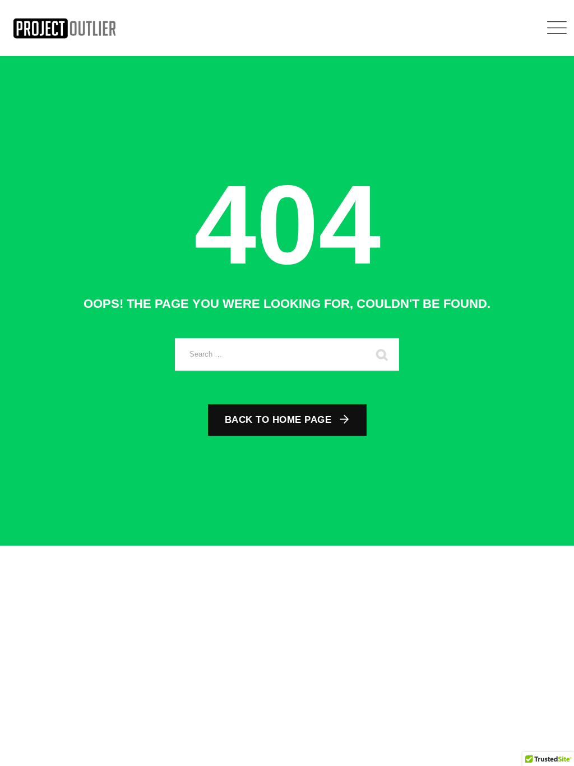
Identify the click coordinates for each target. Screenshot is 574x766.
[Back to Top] (550, 747)
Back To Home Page (278, 419)
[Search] (382, 354)
